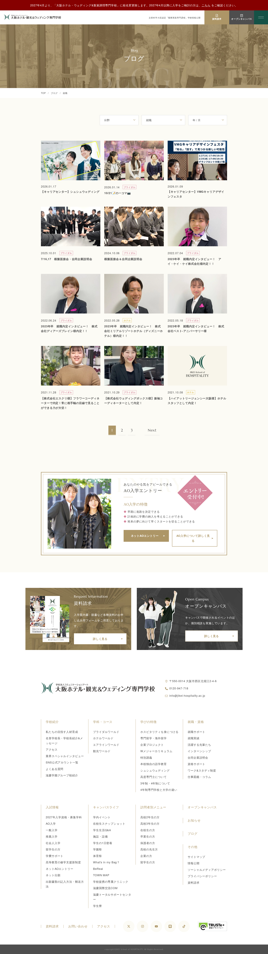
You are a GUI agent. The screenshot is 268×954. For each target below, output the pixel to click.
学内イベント (102, 817)
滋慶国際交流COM (105, 888)
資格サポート (196, 764)
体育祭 (97, 856)
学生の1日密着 (102, 843)
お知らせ (194, 820)
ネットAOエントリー (59, 869)
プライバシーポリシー (202, 876)
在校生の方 (147, 830)
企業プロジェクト (152, 745)
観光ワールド (102, 751)
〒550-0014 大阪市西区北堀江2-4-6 (193, 681)
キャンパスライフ (106, 807)
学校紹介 (52, 722)
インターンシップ (199, 751)
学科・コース (102, 722)
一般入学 (52, 830)
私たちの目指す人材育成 (62, 732)
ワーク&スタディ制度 (202, 770)
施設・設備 (100, 836)
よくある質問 (54, 769)
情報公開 (193, 863)
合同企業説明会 (198, 757)
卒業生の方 (147, 836)
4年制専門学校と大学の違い (158, 790)
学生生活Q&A (102, 830)
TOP (43, 93)
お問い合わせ (78, 926)
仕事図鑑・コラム (199, 777)
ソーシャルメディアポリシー (207, 870)
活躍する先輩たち (199, 745)
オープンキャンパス (202, 807)
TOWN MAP (101, 875)
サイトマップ (196, 857)
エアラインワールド (106, 745)
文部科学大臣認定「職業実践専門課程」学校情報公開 (175, 17)
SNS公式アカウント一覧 (62, 762)
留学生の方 (53, 849)
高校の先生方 (149, 849)
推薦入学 (52, 836)
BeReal (98, 869)
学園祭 (97, 849)
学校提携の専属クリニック (110, 881)
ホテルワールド (103, 738)
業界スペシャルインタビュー (65, 756)
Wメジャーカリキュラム (156, 751)
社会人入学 (53, 843)
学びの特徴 (148, 722)
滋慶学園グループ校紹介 (62, 775)
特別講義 (146, 757)
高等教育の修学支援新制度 (63, 862)
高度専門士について (153, 777)
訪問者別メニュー (153, 807)
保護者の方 (147, 843)
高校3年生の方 (150, 823)
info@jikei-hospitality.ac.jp (187, 695)
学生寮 (97, 906)
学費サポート (54, 856)
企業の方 (146, 856)
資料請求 (193, 882)
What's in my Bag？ (106, 862)
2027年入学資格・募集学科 (64, 817)
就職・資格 (196, 722)
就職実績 (193, 738)
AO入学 (51, 823)
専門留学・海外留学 (153, 738)
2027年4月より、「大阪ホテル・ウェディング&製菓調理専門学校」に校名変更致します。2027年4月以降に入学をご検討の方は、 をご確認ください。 (134, 5)
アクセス (52, 749)
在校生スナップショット (109, 823)
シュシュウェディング (155, 770)
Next (152, 430)
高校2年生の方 (150, 817)
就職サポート (196, 732)
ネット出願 (53, 875)
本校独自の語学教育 (153, 764)
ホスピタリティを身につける (159, 732)
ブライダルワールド (106, 732)
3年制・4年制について (155, 783)
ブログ (54, 93)
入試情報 (52, 807)
